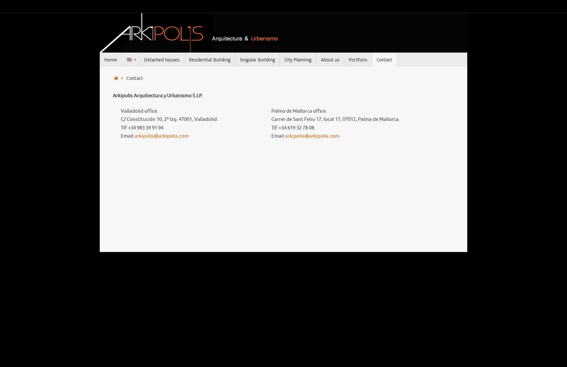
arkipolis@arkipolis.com (162, 136)
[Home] (116, 78)
